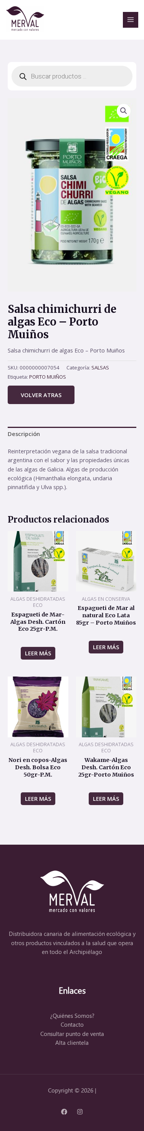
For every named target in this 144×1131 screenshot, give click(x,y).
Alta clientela (72, 1042)
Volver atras (41, 395)
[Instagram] (80, 1112)
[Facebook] (64, 1112)
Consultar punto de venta (72, 1033)
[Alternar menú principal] (130, 19)
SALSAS (100, 367)
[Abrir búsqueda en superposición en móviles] (72, 76)
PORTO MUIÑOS (47, 376)
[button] (124, 111)
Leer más (38, 653)
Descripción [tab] (24, 434)
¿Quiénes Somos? (72, 1015)
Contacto (72, 1024)
